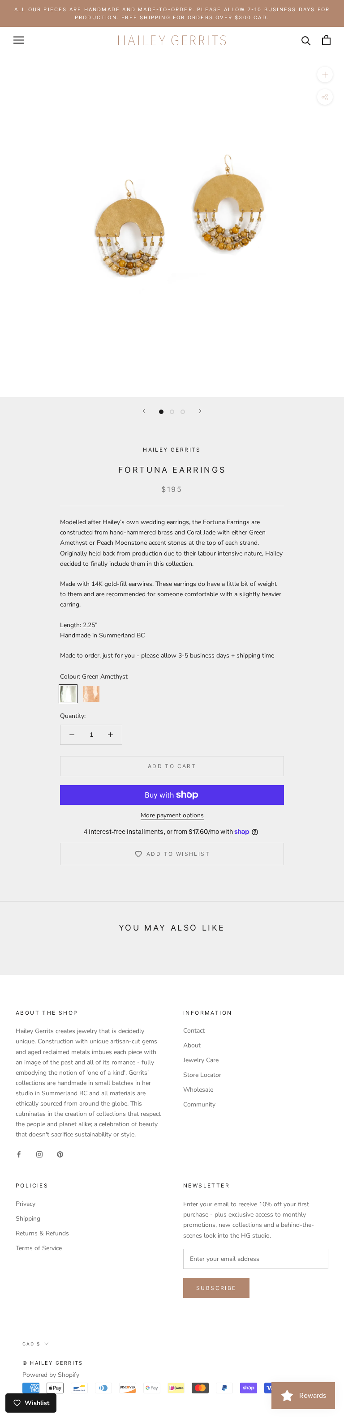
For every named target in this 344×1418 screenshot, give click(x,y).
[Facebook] (19, 1154)
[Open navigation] (18, 40)
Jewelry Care (201, 1060)
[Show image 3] (183, 412)
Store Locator (202, 1075)
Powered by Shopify (50, 1375)
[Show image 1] (161, 412)
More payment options (172, 815)
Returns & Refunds (42, 1233)
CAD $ (31, 1343)
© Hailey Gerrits (52, 1363)
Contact (194, 1030)
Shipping (28, 1218)
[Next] (200, 411)
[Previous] (143, 411)
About (192, 1045)
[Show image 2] (172, 412)
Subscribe (216, 1288)
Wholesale (198, 1089)
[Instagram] (39, 1154)
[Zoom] (325, 74)
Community (199, 1104)
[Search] (306, 40)
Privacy (25, 1204)
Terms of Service (39, 1248)
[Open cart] (326, 40)
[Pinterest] (60, 1154)
